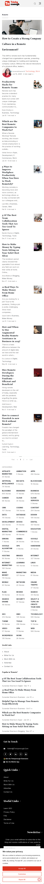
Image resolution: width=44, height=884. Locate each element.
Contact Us (8, 666)
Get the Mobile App (12, 762)
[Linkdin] (15, 754)
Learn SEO (8, 808)
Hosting (6, 556)
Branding (20, 491)
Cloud (19, 498)
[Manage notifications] (39, 879)
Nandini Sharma (7, 233)
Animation (21, 471)
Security (20, 599)
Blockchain (36, 481)
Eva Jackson (6, 359)
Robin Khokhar (7, 110)
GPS (18, 546)
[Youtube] (26, 754)
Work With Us (9, 659)
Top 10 (33, 621)
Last (31, 459)
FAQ (5, 816)
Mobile (5, 582)
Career (4, 207)
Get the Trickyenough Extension (17, 759)
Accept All (22, 868)
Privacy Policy (9, 812)
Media (33, 572)
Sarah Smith (6, 316)
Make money (7, 278)
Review (19, 592)
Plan (4, 592)
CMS (4, 508)
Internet (35, 556)
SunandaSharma (17, 71)
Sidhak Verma (6, 152)
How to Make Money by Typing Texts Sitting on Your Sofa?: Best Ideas (11, 250)
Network (20, 582)
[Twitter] (10, 754)
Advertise (7, 663)
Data (4, 515)
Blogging (16, 276)
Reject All (22, 879)
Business (5, 113)
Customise (22, 874)
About (6, 652)
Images (19, 556)
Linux (33, 563)
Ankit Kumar (6, 404)
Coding (19, 508)
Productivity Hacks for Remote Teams (9, 84)
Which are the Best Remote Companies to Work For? (9, 125)
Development (7, 155)
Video (4, 628)
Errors (5, 539)
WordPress (7, 635)
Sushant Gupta (7, 444)
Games (19, 539)
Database (20, 515)
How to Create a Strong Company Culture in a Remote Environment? (21, 44)
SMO (18, 614)
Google (34, 539)
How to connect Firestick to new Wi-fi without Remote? (10, 419)
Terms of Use (9, 823)
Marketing (21, 572)
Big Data (20, 481)
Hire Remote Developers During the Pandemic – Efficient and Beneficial (9, 377)
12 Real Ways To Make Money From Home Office (10, 291)
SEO (4, 614)
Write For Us (9, 655)
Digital (16, 233)
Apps (15, 152)
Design (34, 515)
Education (36, 529)
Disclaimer (8, 819)
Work (38, 71)
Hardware (35, 546)
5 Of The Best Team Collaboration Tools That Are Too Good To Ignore (21, 679)
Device (19, 522)
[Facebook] (5, 754)
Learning (5, 447)
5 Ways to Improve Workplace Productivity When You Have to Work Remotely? (10, 175)
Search (34, 592)
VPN (18, 628)
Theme (5, 621)
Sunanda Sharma (9, 686)
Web (10, 207)
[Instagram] (21, 754)
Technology (30, 71)
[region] (22, 866)
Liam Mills (5, 204)
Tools (14, 236)
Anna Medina (6, 276)
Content (35, 508)
